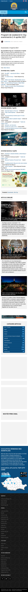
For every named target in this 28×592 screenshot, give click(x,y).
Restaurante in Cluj (4, 519)
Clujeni (5, 329)
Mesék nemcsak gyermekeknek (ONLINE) (15, 169)
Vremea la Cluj (7, 351)
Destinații (6, 338)
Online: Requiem (9, 166)
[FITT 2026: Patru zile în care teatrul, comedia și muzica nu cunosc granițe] (14, 211)
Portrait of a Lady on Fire (11, 126)
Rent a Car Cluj (4, 559)
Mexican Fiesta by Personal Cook (13, 160)
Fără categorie (7, 340)
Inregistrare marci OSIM (5, 570)
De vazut (2, 529)
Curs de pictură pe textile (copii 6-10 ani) (14, 115)
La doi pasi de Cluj (4, 511)
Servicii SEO (3, 543)
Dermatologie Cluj (4, 505)
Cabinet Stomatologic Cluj (6, 498)
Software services (4, 547)
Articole (5, 14)
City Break (3, 555)
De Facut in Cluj (4, 515)
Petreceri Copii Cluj (4, 537)
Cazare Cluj (3, 525)
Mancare (5, 344)
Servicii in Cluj (6, 347)
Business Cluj (3, 527)
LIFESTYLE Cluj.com (8, 342)
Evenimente (10, 192)
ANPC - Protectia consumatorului (15, 590)
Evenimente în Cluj (4, 517)
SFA (2, 549)
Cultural (5, 333)
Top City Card (3, 565)
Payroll (2, 545)
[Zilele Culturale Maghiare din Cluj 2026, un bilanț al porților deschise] (14, 286)
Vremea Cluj (3, 535)
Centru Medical (4, 500)
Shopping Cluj (4, 523)
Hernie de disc (4, 502)
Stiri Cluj (16, 192)
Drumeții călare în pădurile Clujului (13, 118)
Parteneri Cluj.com (4, 531)
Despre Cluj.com (4, 1)
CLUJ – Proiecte (7, 327)
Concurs (5, 331)
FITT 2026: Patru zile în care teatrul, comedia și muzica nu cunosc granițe (14, 218)
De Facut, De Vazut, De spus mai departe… (12, 336)
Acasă (2, 14)
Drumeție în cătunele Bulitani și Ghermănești (15, 153)
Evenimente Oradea (5, 568)
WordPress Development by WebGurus (19, 589)
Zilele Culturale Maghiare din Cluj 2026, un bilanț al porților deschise (13, 293)
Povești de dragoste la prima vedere (13, 128)
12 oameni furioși (9, 76)
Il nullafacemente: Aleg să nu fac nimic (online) (16, 163)
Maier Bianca (7, 67)
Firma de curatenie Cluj (5, 557)
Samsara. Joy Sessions (10, 125)
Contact (11, 1)
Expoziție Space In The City (11, 111)
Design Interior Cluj (4, 572)
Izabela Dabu (7, 41)
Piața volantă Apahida (10, 112)
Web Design (3, 561)
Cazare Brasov (4, 563)
